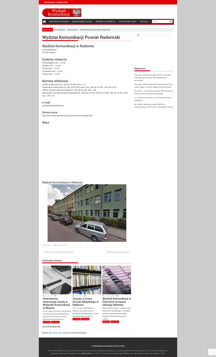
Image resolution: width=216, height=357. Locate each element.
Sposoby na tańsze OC (105, 22)
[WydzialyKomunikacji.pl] (44, 21)
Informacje (46, 322)
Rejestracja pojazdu (58, 22)
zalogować (57, 333)
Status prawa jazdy (127, 22)
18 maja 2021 (48, 296)
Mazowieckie (48, 245)
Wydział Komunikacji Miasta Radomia (59, 252)
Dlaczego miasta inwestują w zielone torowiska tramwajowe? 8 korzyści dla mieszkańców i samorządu (152, 77)
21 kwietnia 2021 (109, 296)
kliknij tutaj (86, 353)
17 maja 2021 (78, 296)
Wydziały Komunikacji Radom (118, 252)
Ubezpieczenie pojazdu (82, 22)
